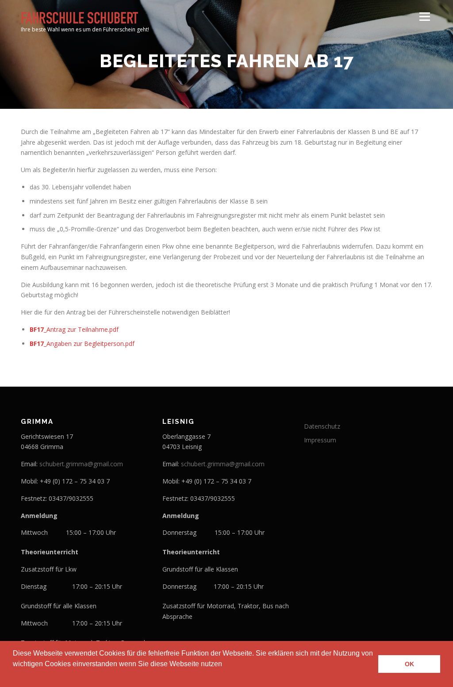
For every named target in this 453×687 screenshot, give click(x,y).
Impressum (320, 440)
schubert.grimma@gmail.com (81, 464)
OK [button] (409, 664)
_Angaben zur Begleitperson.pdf (89, 343)
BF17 (37, 329)
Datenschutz (322, 426)
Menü (424, 16)
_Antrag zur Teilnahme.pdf (81, 329)
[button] (14, 675)
